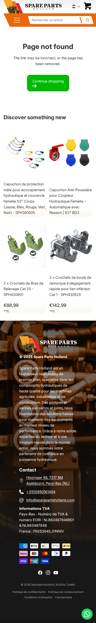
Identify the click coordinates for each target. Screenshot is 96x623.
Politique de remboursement (66, 592)
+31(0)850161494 (40, 492)
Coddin (70, 584)
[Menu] (18, 20)
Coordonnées (63, 597)
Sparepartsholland (42, 584)
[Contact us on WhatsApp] (87, 614)
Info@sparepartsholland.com (50, 500)
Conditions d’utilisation (38, 597)
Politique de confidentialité (29, 592)
